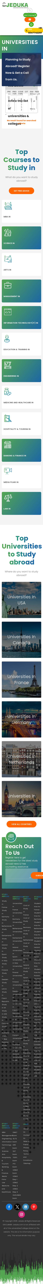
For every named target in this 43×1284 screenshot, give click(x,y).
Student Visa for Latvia (37, 1001)
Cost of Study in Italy (26, 984)
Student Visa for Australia (37, 1051)
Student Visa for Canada (37, 1041)
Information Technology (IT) (7, 1145)
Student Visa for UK (37, 1022)
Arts (3, 1154)
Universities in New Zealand (17, 1051)
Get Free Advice (21, 191)
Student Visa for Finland (37, 982)
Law (3, 1183)
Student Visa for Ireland (37, 944)
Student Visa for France (37, 906)
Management (7, 1135)
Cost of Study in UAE (26, 1116)
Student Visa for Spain (37, 953)
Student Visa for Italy (37, 963)
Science (5, 1151)
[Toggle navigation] (5, 20)
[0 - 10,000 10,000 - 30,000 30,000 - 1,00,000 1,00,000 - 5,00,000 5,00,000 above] (35, 102)
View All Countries (21, 824)
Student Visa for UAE (37, 1073)
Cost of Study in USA (26, 1068)
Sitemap (27, 1163)
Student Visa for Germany (38, 916)
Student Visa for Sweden (37, 991)
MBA (3, 1132)
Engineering (7, 1139)
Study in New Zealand (5, 1039)
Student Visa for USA (37, 1032)
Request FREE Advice (29, 19)
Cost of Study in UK (26, 1059)
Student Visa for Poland (37, 972)
